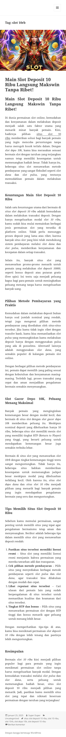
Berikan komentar (16, 724)
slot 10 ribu (53, 718)
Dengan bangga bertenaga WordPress (23, 732)
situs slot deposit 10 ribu (35, 718)
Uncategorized (12, 718)
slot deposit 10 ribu (37, 721)
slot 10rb (9, 721)
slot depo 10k (20, 721)
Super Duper (34, 715)
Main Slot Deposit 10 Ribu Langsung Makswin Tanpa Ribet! (32, 84)
